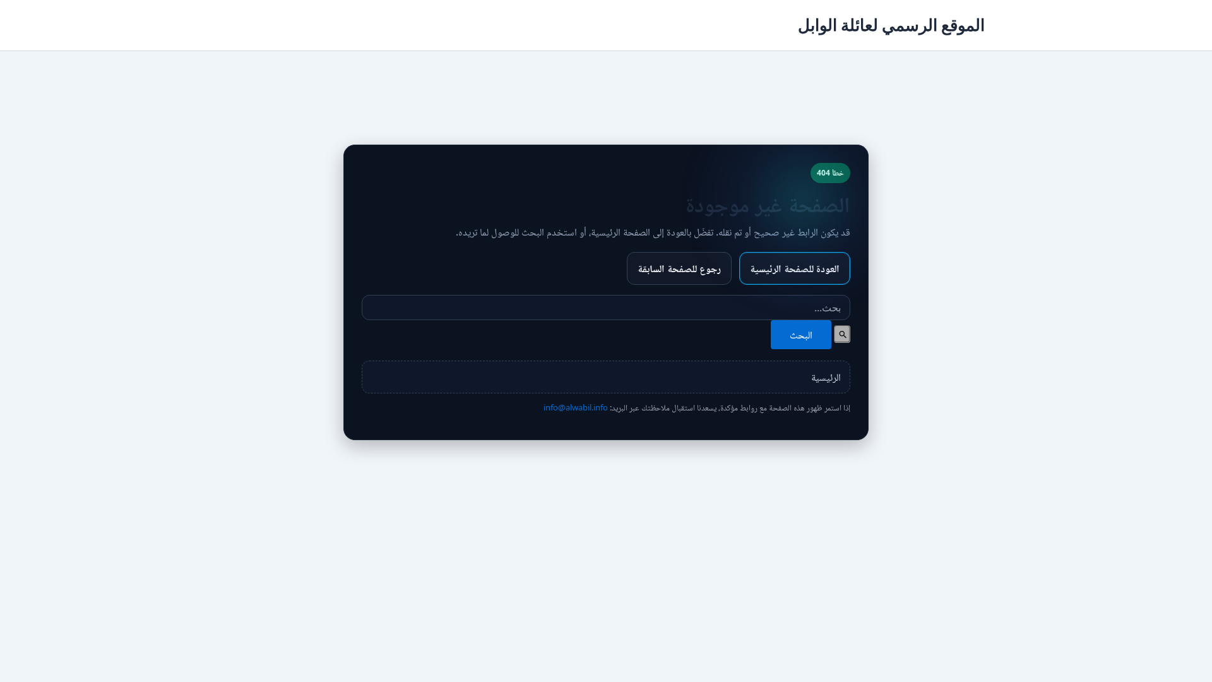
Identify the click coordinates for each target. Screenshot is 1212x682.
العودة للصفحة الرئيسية (795, 268)
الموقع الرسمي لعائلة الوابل (891, 25)
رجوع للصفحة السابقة (679, 268)
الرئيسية (826, 377)
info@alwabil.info (576, 407)
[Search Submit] (842, 334)
